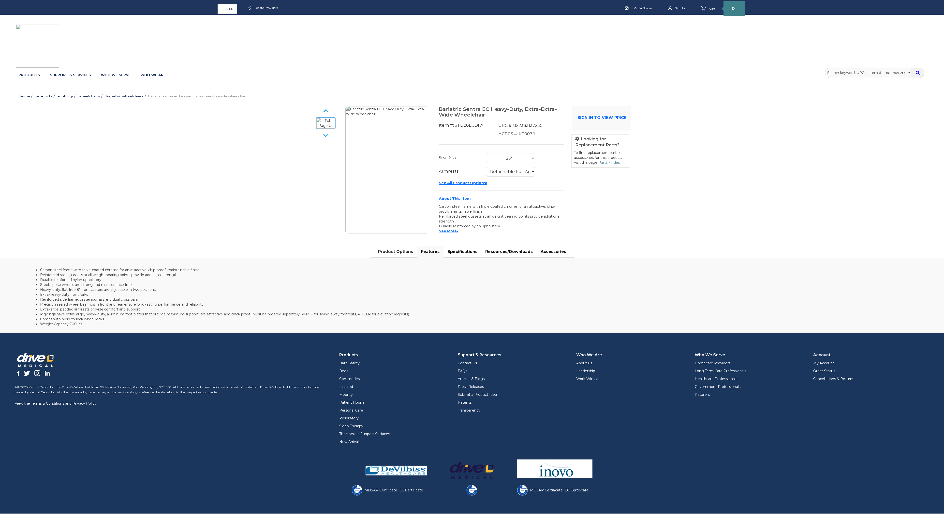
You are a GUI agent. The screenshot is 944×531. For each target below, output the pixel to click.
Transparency (469, 410)
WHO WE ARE (153, 75)
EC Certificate (411, 490)
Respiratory (349, 418)
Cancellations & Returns (833, 379)
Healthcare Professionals (716, 379)
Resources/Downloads (509, 251)
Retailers (702, 394)
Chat (362, 24)
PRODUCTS (29, 75)
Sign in (679, 8)
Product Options (395, 251)
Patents (465, 402)
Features (430, 251)
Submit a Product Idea (477, 394)
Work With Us (588, 379)
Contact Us (467, 363)
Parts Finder (608, 162)
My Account (823, 363)
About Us (584, 363)
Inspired (346, 386)
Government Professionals (717, 386)
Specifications (462, 251)
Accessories (553, 251)
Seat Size (448, 157)
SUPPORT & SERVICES (70, 75)
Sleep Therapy (351, 426)
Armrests (449, 171)
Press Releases (471, 386)
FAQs (462, 371)
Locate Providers (266, 8)
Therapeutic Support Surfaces (364, 434)
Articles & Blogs (471, 379)
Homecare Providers (712, 363)
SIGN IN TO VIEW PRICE (601, 117)
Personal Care (351, 410)
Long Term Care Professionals (720, 371)
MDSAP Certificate (381, 490)
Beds (343, 371)
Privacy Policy (84, 403)
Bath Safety (349, 363)
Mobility (346, 394)
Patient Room (351, 402)
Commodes (349, 379)
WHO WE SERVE (116, 75)
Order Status (643, 8)
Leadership (585, 371)
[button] (227, 9)
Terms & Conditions (47, 403)
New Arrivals (349, 442)
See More (448, 231)
